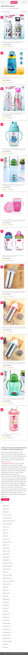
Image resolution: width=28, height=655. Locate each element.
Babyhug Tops (5, 529)
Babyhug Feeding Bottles (7, 566)
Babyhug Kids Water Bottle (9, 463)
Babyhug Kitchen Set (7, 626)
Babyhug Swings (6, 620)
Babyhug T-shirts (6, 526)
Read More (5, 499)
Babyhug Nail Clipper (7, 623)
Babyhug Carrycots (6, 548)
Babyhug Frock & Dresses (8, 523)
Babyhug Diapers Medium (8, 563)
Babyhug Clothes (6, 505)
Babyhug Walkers (6, 557)
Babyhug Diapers (6, 508)
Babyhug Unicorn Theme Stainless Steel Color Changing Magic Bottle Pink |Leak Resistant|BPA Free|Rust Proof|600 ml (13, 114)
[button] (2, 2)
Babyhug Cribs (5, 535)
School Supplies (7, 8)
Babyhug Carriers (6, 544)
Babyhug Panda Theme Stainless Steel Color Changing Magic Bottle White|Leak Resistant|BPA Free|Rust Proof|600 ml (13, 42)
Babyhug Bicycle (6, 605)
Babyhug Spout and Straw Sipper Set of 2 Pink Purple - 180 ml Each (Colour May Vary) (13, 256)
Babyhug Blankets (6, 560)
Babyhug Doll (5, 587)
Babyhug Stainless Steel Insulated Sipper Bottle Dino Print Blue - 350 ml (13, 78)
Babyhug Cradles (6, 539)
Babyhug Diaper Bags (7, 517)
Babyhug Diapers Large (7, 584)
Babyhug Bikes (5, 644)
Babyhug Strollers (6, 554)
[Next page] (23, 444)
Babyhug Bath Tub (6, 599)
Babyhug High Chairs (7, 569)
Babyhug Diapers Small (7, 542)
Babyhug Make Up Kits (7, 632)
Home (2, 8)
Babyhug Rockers (6, 617)
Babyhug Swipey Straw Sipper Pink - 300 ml (11, 433)
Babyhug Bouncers (6, 614)
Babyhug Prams (6, 572)
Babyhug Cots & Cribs (7, 638)
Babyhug (14, 653)
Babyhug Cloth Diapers (7, 514)
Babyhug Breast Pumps (7, 578)
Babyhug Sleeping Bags (7, 575)
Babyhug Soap (5, 596)
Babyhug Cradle (6, 590)
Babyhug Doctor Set (6, 629)
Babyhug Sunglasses (7, 635)
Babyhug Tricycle (6, 602)
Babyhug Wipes (6, 511)
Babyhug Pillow (6, 608)
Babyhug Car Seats (6, 551)
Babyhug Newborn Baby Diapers (9, 520)
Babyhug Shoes (6, 533)
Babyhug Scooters (6, 593)
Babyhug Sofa (5, 611)
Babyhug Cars (5, 647)
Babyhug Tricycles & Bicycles (8, 581)
